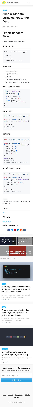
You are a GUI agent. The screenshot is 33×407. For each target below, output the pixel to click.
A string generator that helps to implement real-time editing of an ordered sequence (16, 289)
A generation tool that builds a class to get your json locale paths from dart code (15, 312)
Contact (10, 395)
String (5, 10)
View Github (7, 222)
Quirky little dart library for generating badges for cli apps (15, 353)
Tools (3, 307)
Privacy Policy (19, 395)
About (4, 395)
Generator (12, 225)
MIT (4, 213)
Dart (18, 225)
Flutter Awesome (13, 3)
